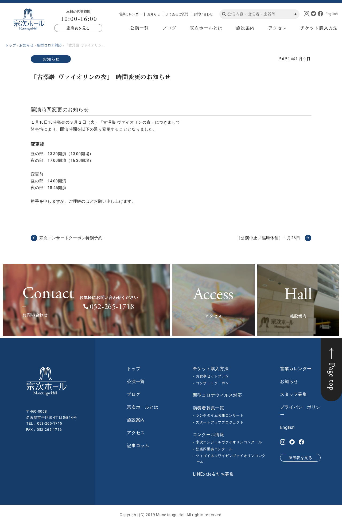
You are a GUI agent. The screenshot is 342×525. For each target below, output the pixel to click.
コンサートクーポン (212, 383)
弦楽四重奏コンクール (214, 449)
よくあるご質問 (177, 14)
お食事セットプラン (212, 376)
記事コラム (138, 445)
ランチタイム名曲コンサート (220, 415)
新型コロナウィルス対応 (217, 395)
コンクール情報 (208, 434)
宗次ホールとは (206, 27)
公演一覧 (139, 27)
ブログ (169, 27)
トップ (133, 368)
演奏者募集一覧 (208, 407)
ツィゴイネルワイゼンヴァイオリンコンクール (231, 459)
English (332, 14)
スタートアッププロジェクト (220, 422)
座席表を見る (78, 28)
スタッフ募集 (293, 394)
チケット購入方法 (319, 27)
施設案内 (245, 27)
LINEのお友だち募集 (213, 474)
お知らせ (153, 14)
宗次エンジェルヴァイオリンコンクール (229, 442)
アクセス (277, 27)
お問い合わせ (203, 14)
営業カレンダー (130, 14)
